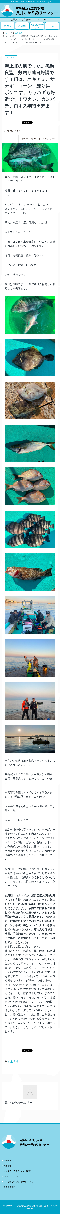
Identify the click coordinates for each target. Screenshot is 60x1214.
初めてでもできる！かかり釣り (17, 1171)
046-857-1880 (40, 19)
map (52, 26)
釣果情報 (22, 26)
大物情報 (7, 1166)
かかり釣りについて (12, 1176)
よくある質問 (9, 1187)
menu (7, 25)
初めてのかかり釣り (37, 26)
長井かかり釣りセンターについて (18, 1182)
